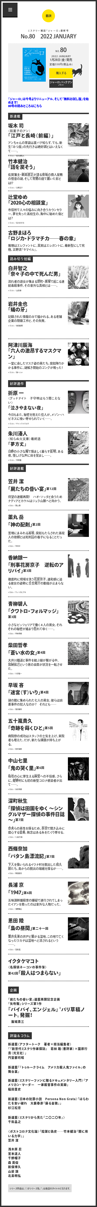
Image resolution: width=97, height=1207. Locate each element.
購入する (61, 73)
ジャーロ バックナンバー (61, 84)
